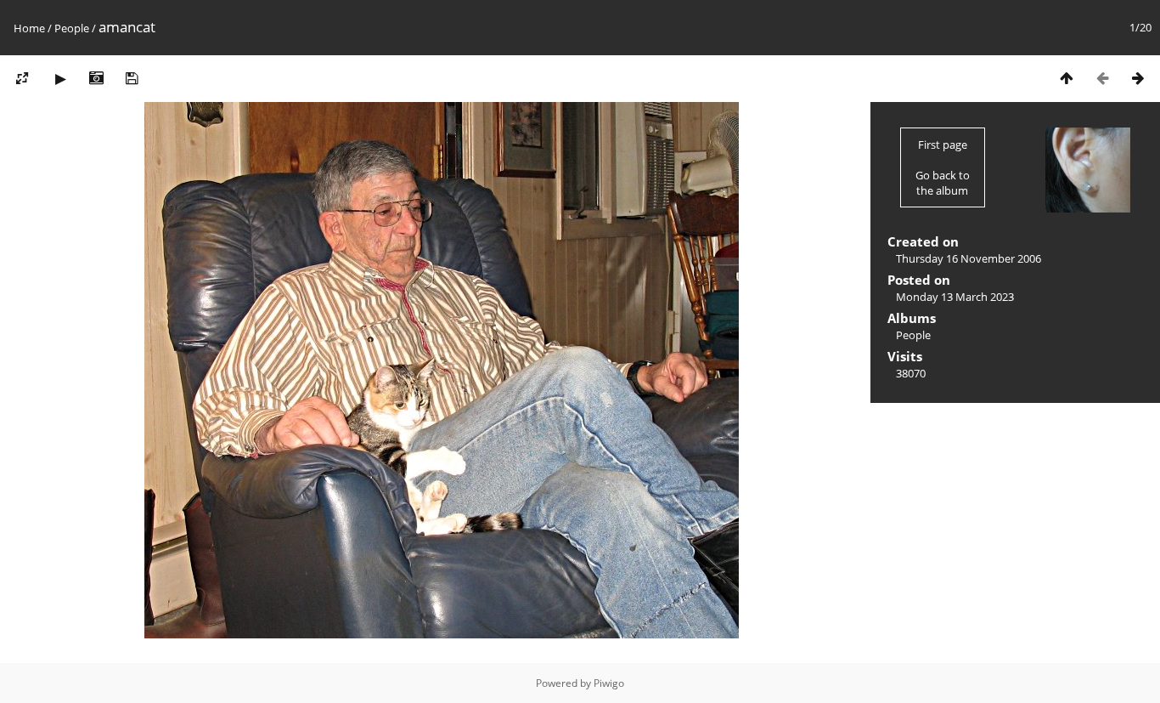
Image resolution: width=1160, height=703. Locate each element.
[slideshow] (60, 78)
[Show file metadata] (96, 78)
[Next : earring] (1138, 78)
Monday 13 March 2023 (955, 296)
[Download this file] (131, 78)
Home (29, 28)
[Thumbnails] (1066, 78)
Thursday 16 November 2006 (968, 258)
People (71, 28)
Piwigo (609, 683)
